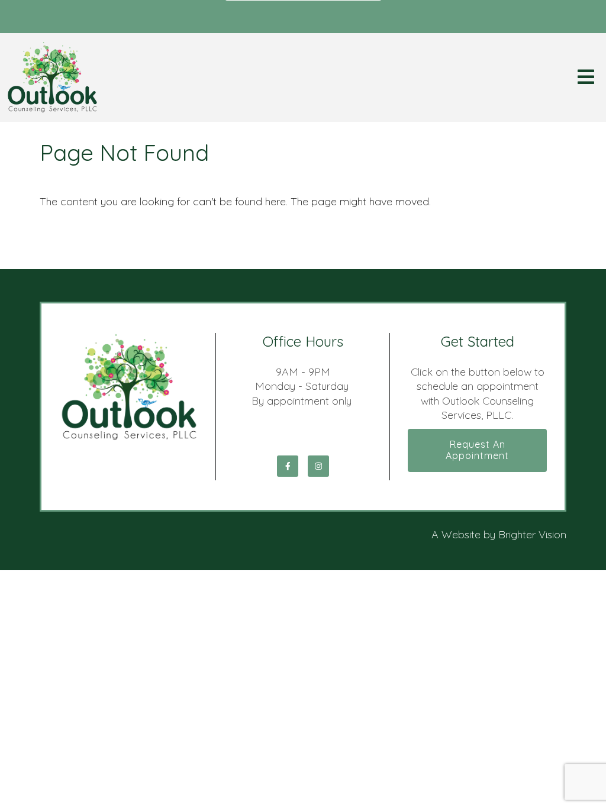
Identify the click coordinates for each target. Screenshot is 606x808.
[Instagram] (318, 466)
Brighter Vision (532, 534)
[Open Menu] (586, 77)
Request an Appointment (477, 449)
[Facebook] (287, 466)
